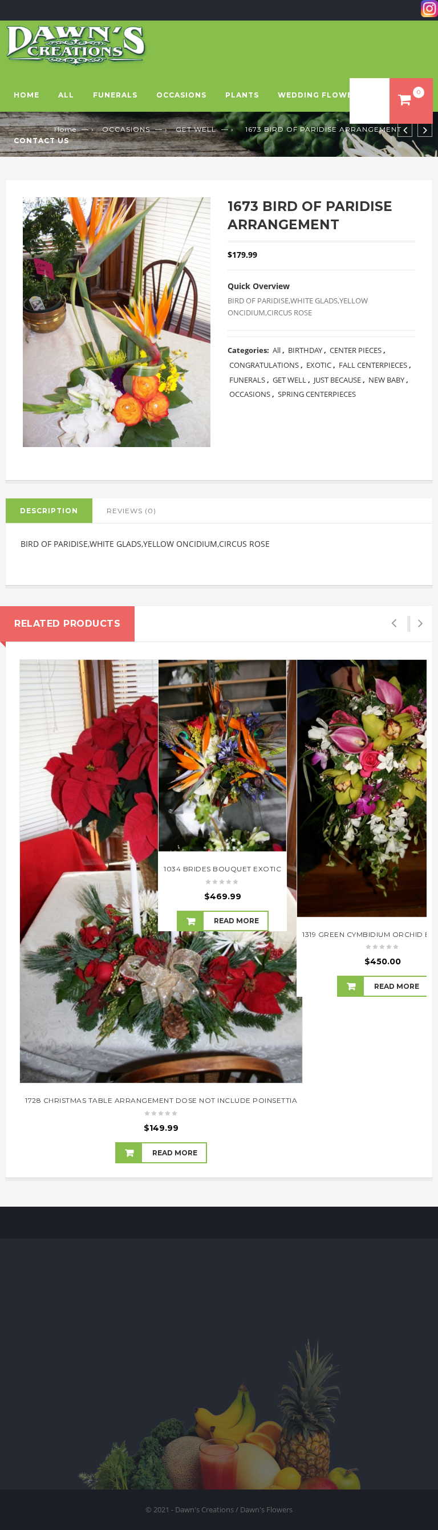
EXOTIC (318, 365)
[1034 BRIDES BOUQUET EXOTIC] (222, 755)
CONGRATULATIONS (264, 365)
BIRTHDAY (305, 350)
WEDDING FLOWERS (320, 95)
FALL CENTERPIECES (373, 365)
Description (49, 510)
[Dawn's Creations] (76, 45)
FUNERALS (115, 95)
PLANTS (242, 95)
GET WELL (289, 380)
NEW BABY (386, 380)
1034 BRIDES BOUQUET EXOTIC (222, 869)
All (66, 95)
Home (26, 95)
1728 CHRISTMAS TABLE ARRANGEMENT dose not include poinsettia (161, 1100)
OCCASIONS (181, 95)
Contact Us (41, 140)
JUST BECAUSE (337, 380)
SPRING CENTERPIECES (317, 394)
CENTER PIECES (356, 350)
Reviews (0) (131, 510)
